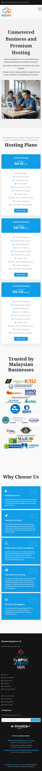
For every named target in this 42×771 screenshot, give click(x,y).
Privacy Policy (8, 699)
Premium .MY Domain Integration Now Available (21, 750)
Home (5, 674)
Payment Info (8, 680)
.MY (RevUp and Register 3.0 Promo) (21, 741)
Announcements (9, 677)
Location (6, 683)
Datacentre (7, 686)
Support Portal (8, 704)
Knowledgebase (8, 702)
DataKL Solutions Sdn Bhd (16, 765)
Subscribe (35, 720)
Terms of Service (9, 696)
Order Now (21, 211)
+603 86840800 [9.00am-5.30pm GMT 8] (16, 2)
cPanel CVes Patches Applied (21, 745)
